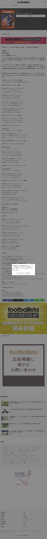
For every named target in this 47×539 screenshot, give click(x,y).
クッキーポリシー (21, 273)
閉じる (28, 273)
